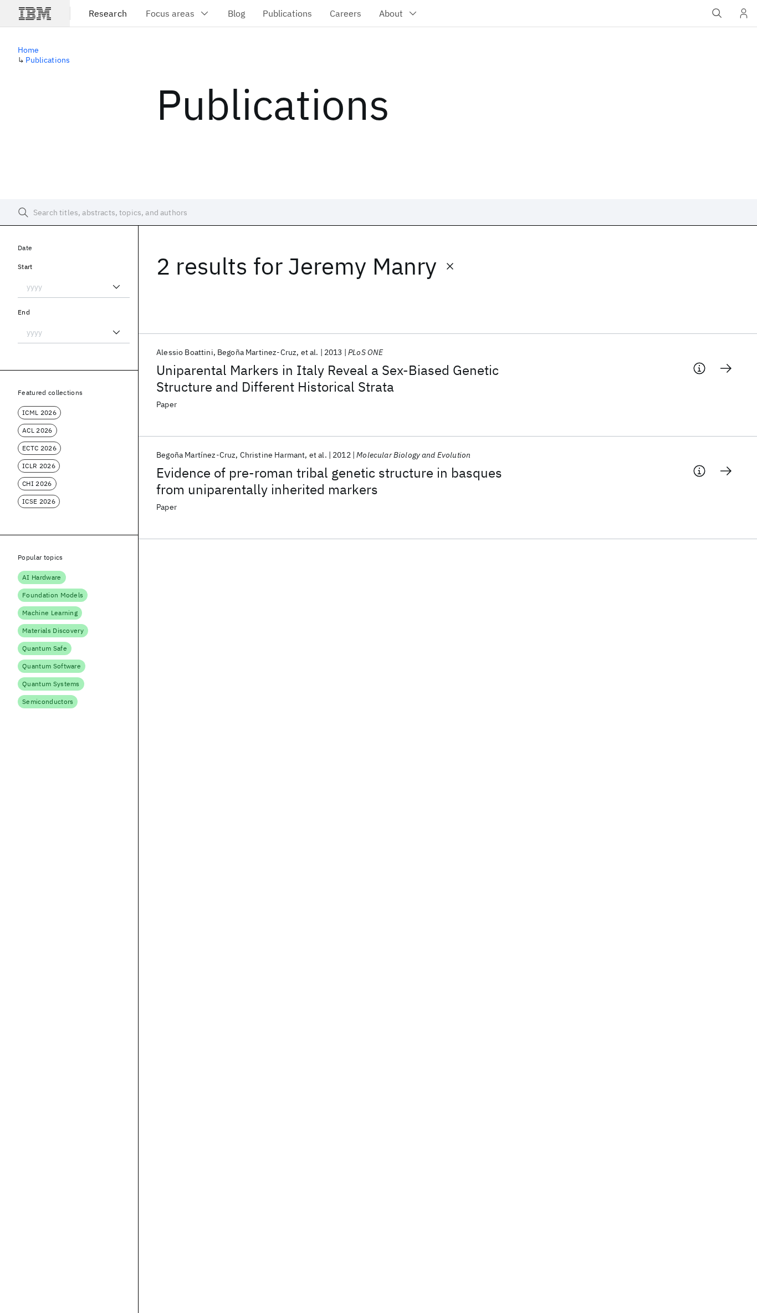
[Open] (116, 286)
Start (25, 266)
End (24, 312)
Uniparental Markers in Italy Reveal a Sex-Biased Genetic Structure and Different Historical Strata (327, 378)
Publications (47, 60)
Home (28, 50)
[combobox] (74, 287)
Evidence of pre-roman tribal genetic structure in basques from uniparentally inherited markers (329, 481)
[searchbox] (378, 212)
